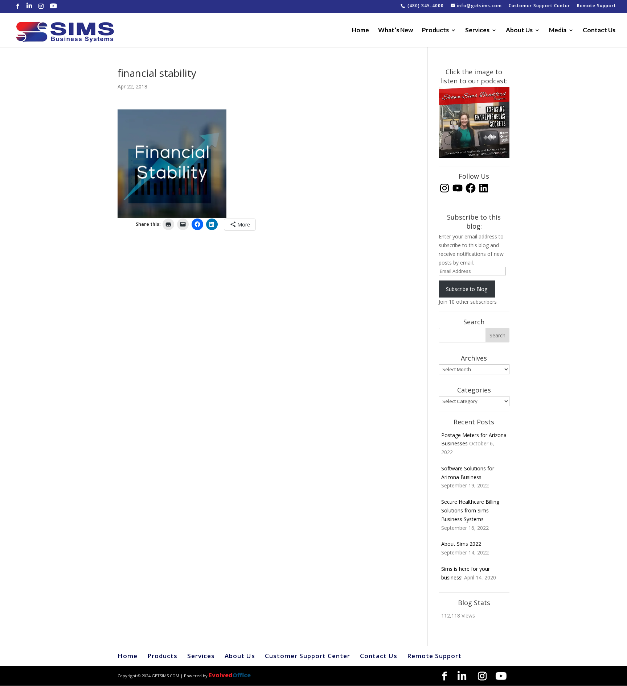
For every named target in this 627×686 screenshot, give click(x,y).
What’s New (395, 31)
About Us (519, 31)
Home (360, 31)
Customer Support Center (539, 6)
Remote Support (596, 6)
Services (477, 31)
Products (435, 31)
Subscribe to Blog (466, 289)
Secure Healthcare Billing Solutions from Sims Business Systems (470, 510)
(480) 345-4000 (425, 6)
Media (557, 31)
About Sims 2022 (461, 543)
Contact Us (599, 31)
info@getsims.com (479, 6)
